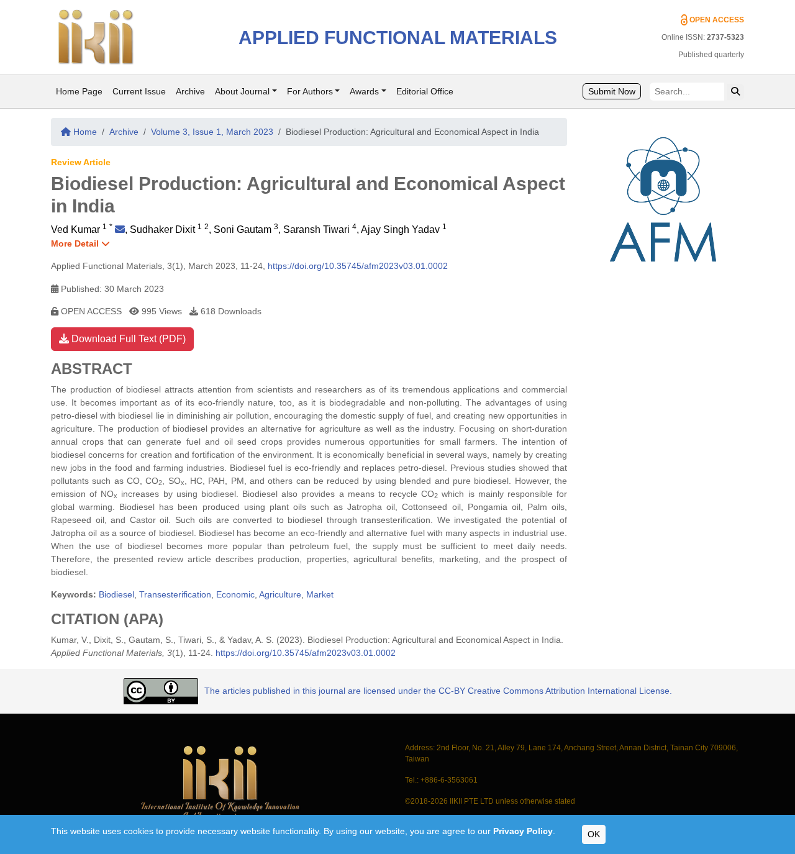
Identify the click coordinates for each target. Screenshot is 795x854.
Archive (190, 91)
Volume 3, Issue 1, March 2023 (212, 132)
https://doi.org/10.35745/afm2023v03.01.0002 (358, 266)
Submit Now (611, 91)
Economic (235, 594)
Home (84, 132)
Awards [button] (364, 91)
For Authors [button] (310, 91)
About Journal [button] (242, 91)
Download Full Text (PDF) (127, 339)
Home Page (79, 91)
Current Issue (139, 91)
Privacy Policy (523, 831)
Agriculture (280, 594)
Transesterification (175, 594)
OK (594, 834)
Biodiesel (116, 594)
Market (320, 594)
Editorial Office (424, 91)
